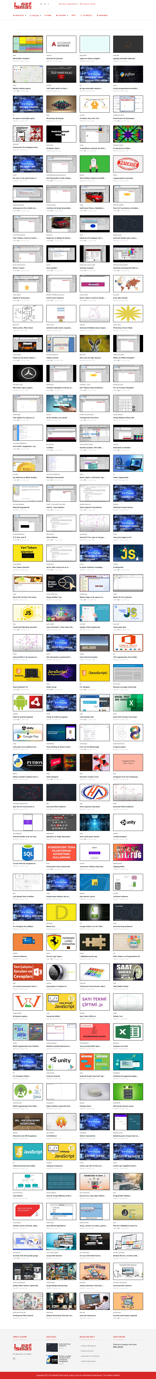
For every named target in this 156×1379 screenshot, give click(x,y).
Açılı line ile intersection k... (24, 807)
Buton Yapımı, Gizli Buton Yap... (92, 477)
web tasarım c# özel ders (90, 1356)
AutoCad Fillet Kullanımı (56, 807)
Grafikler (49, 448)
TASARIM (62, 15)
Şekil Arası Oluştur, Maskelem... (92, 208)
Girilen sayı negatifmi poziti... (125, 1166)
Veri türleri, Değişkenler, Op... (25, 446)
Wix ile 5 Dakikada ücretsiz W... (125, 1226)
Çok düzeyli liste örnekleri (23, 897)
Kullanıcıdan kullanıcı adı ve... (58, 897)
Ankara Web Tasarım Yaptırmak (25, 1286)
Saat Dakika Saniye (120, 986)
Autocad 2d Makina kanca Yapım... (93, 328)
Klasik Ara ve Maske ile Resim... (58, 238)
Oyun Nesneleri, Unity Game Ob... (60, 627)
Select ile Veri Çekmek (122, 597)
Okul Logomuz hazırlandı (90, 807)
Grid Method (51, 1136)
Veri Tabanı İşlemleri (21, 567)
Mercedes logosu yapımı (23, 388)
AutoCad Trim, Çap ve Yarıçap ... (92, 537)
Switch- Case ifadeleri (55, 507)
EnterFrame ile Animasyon (124, 118)
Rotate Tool (118, 1016)
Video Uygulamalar (120, 477)
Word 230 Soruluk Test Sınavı (24, 597)
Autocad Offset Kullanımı (123, 807)
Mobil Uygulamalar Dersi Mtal (25, 1106)
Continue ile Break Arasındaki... (58, 208)
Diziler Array (51, 687)
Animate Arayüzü (87, 268)
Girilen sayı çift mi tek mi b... (91, 1166)
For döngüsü (85, 687)
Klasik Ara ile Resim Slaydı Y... (25, 358)
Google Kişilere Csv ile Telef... (92, 926)
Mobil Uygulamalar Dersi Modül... (26, 1046)
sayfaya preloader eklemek (124, 59)
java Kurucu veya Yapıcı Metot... (92, 1196)
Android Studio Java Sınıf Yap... (92, 1076)
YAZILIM (35, 15)
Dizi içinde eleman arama (123, 1106)
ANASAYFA (19, 15)
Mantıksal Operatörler (55, 477)
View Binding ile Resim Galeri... (59, 747)
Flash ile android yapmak (23, 717)
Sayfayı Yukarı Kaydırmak (90, 627)
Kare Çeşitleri (51, 268)
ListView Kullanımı (120, 897)
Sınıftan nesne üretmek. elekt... (25, 1226)
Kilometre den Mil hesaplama (25, 1136)
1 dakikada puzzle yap (88, 956)
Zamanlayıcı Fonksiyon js (56, 986)
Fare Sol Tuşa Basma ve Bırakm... (126, 208)
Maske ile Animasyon (21, 298)
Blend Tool (50, 926)
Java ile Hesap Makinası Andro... (59, 1196)
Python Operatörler (87, 1136)
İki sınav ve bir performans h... (25, 178)
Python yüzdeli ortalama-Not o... (26, 777)
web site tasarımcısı (88, 1316)
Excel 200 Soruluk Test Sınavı (125, 717)
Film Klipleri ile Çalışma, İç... (24, 418)
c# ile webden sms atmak (56, 418)
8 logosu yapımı (119, 747)
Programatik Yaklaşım (121, 1196)
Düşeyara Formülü (120, 1046)
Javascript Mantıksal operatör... (25, 627)
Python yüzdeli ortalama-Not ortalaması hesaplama (65, 1358)
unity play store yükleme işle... (25, 747)
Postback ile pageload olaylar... (125, 1076)
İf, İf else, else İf (19, 537)
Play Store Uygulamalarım (68, 4)
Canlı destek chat (87, 717)
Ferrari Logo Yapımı (54, 956)
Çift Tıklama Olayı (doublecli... (92, 388)
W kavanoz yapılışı (20, 1016)
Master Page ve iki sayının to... (92, 597)
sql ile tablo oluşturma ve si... (58, 567)
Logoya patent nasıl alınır (123, 178)
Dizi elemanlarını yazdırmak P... (58, 657)
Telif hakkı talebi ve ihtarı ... (57, 88)
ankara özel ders (87, 1351)
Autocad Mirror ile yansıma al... (25, 657)
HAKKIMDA (103, 15)
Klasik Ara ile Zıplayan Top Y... (91, 238)
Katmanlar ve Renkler (122, 448)
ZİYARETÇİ (87, 15)
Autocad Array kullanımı (122, 926)
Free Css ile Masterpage (89, 747)
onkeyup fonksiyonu (54, 1166)
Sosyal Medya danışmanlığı (56, 1286)
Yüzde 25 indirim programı (57, 717)
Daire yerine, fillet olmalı (23, 328)
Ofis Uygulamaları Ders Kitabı (125, 657)
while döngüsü (52, 777)
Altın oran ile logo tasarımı (90, 358)
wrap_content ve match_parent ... (94, 1226)
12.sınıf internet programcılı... (25, 864)
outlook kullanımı (20, 956)
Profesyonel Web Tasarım (23, 1316)
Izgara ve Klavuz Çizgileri (90, 59)
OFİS (74, 15)
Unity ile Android (53, 1076)
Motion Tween (19, 268)
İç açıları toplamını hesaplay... (91, 567)
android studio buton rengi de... (59, 328)
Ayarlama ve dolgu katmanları (58, 837)
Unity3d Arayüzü (120, 837)
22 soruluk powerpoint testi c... (25, 986)
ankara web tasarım (88, 1346)
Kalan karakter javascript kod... (58, 1106)
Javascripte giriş (119, 627)
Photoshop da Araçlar (55, 118)
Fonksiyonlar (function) (89, 418)
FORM (48, 15)
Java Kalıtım (18, 1196)
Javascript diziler (53, 1016)
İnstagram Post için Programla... (126, 777)
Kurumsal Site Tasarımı (122, 1286)
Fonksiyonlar (118, 567)
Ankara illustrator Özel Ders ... (92, 1286)
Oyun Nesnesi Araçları (89, 657)
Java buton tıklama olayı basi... (92, 867)
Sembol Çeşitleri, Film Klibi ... (91, 448)
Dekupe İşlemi (85, 1106)
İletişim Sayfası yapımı (22, 88)
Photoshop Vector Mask (122, 328)
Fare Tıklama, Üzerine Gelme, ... (26, 238)
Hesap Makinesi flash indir (123, 418)
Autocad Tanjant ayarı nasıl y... (125, 238)
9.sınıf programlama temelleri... (126, 88)
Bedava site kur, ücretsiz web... (125, 1256)
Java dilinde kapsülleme (56, 1226)
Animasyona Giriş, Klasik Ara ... (25, 208)
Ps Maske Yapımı (53, 148)
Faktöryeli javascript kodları (24, 1166)
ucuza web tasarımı (54, 1256)
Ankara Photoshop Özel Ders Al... (59, 1316)
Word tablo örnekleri (21, 59)
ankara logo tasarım (88, 1361)
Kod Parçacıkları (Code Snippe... (59, 178)
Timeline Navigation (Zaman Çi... (59, 388)
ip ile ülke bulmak (120, 298)
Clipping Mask (118, 867)
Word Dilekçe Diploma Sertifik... (92, 178)
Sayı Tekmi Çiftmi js (88, 1016)
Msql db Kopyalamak (21, 507)
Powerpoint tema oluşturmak (58, 867)
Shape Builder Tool (54, 597)
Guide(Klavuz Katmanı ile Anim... (93, 148)
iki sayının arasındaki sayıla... (24, 118)
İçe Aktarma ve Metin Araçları (25, 477)
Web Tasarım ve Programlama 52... (127, 956)
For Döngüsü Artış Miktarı (23, 926)
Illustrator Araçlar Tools (89, 777)
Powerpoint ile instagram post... (26, 147)
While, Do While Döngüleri (123, 358)
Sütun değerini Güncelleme (91, 507)
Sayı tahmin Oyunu (87, 897)
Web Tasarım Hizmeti (87, 4)
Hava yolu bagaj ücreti (122, 537)
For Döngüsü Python (21, 1076)
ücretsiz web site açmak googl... (26, 1256)
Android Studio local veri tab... (25, 837)
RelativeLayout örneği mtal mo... (126, 1136)
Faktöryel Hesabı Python (123, 507)
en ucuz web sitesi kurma (90, 1256)
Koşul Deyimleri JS (20, 687)
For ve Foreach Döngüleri (123, 388)
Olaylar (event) (52, 358)
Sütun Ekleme (52, 537)
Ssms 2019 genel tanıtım (89, 837)
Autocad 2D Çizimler (54, 59)
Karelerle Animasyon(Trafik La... (126, 268)
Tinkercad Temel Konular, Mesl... (93, 986)
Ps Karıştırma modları (121, 148)
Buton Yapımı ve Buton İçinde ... (93, 298)
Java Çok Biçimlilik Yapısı (90, 1046)
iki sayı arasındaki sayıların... (91, 88)
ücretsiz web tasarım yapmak (125, 1316)
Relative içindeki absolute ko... (58, 1046)
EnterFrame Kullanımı (55, 298)
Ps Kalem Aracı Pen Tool (89, 118)
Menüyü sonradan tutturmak (124, 687)
